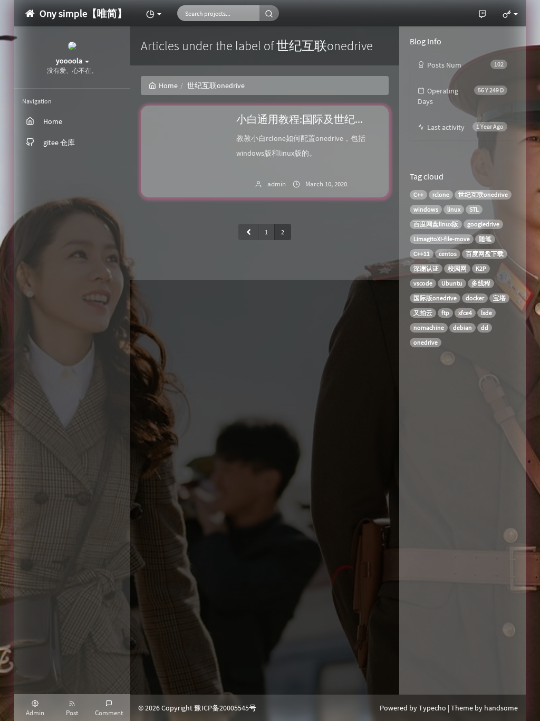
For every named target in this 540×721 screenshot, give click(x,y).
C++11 (421, 254)
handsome (501, 708)
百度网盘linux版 (435, 224)
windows (425, 209)
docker (475, 298)
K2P (481, 268)
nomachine (428, 327)
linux (453, 209)
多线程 (480, 283)
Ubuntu (451, 283)
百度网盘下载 (485, 254)
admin (276, 183)
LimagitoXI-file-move (441, 239)
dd (484, 327)
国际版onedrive (435, 298)
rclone (440, 194)
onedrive (425, 342)
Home (168, 85)
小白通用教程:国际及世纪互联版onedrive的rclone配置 (360, 119)
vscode (422, 283)
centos (448, 254)
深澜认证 (426, 268)
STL (474, 209)
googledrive (483, 224)
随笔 (485, 239)
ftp (445, 313)
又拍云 (422, 313)
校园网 (457, 268)
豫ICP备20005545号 (225, 708)
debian (462, 327)
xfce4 (465, 313)
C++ (418, 194)
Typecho (432, 708)
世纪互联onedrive (483, 194)
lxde (486, 313)
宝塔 (499, 298)
